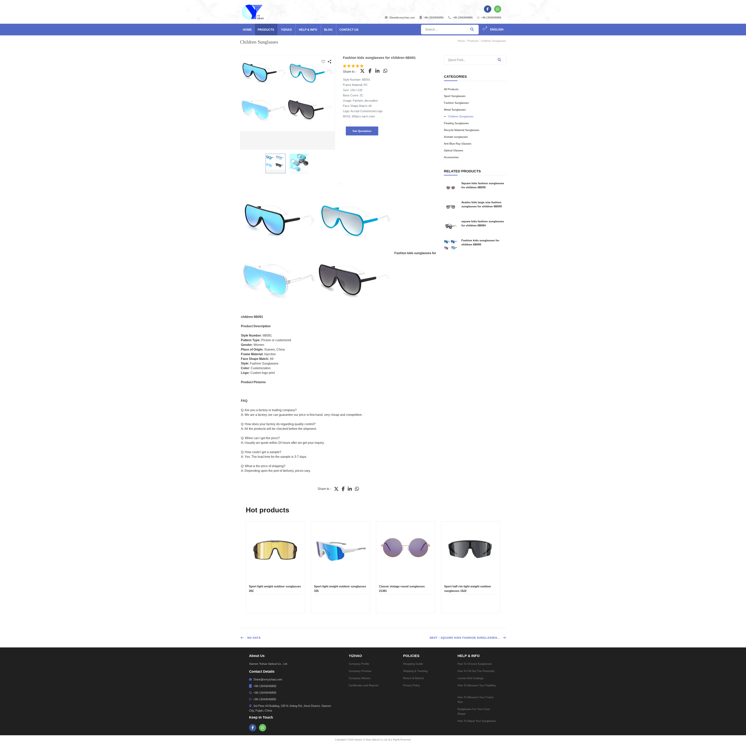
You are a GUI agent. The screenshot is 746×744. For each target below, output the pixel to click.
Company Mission (360, 678)
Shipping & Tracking (415, 670)
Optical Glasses (453, 150)
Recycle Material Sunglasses (461, 130)
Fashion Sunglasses (456, 102)
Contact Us (348, 29)
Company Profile (359, 663)
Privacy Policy (411, 685)
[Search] (499, 60)
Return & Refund (413, 678)
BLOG (328, 29)
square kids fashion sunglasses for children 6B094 (482, 223)
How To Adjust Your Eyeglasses (477, 720)
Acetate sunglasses (456, 136)
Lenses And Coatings (471, 678)
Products (266, 29)
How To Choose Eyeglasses (475, 663)
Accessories (451, 157)
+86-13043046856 (434, 17)
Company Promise (360, 670)
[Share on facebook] (370, 71)
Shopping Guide (413, 663)
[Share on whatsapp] (385, 71)
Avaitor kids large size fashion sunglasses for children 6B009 (481, 204)
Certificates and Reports (363, 685)
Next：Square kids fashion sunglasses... (465, 637)
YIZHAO (286, 29)
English (496, 29)
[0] (484, 29)
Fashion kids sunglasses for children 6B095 (480, 242)
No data (253, 637)
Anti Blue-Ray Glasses (457, 143)
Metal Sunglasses (455, 109)
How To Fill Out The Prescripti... (477, 670)
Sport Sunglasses (454, 96)
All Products (451, 89)
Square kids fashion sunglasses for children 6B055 (482, 185)
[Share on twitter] (362, 71)
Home (247, 29)
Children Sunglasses (493, 40)
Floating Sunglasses (456, 123)
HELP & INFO (308, 29)
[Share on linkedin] (377, 71)
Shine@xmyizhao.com (402, 17)
